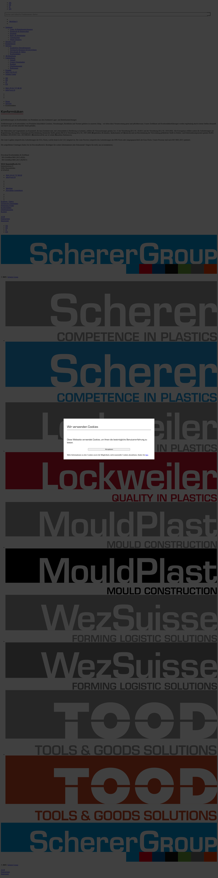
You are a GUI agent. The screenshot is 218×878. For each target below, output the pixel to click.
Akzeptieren (109, 449)
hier (146, 455)
